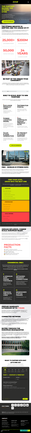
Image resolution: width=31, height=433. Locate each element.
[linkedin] (27, 405)
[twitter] (15, 405)
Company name (6, 377)
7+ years (14, 383)
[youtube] (24, 405)
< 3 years (5, 383)
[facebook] (12, 405)
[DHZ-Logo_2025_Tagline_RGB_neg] (15, 1)
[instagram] (18, 405)
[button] (1, 431)
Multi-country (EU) (13, 386)
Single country (6, 386)
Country (18, 377)
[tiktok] (21, 405)
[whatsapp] (12, 408)
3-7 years (10, 383)
